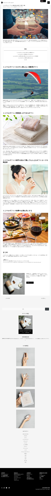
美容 (25, 458)
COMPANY (29, 472)
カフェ (25, 437)
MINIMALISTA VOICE (43, 472)
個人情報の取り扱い (30, 478)
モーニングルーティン (25, 451)
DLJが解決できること (5, 476)
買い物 (25, 460)
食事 (25, 462)
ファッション (25, 448)
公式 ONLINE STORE (46, 487)
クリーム (15, 478)
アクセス (28, 476)
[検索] (47, 309)
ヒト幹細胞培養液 (4, 475)
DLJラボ (28, 475)
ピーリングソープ (17, 477)
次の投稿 (43, 298)
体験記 (25, 453)
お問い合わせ (29, 477)
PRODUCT (16, 472)
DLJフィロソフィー (4, 474)
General (4, 6)
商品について (30, 282)
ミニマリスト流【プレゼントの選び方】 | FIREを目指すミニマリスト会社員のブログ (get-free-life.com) (22, 262)
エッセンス (16, 476)
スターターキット (17, 475)
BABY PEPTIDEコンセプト (19, 474)
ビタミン (25, 446)
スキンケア (26, 441)
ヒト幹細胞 (26, 444)
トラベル (25, 442)
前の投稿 (7, 298)
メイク (25, 449)
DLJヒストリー (29, 474)
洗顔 (25, 455)
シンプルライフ (25, 439)
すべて (40, 474)
